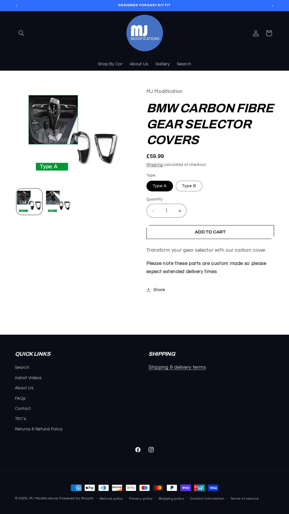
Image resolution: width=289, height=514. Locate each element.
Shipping (154, 165)
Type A (160, 186)
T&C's (20, 419)
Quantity (154, 199)
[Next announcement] (272, 5)
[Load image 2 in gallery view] (58, 201)
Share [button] (159, 290)
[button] (21, 33)
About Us (24, 388)
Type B (189, 186)
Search (22, 367)
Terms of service (244, 498)
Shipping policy (171, 498)
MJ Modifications (43, 498)
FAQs (20, 398)
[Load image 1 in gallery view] (29, 201)
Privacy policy (141, 498)
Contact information (207, 498)
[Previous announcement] (16, 5)
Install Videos (28, 378)
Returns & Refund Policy (39, 429)
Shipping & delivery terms (177, 367)
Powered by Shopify (77, 498)
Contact (23, 408)
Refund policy (111, 498)
